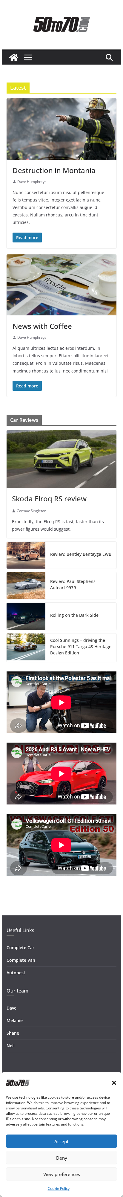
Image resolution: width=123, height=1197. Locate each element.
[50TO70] (14, 57)
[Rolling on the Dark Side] (26, 616)
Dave (11, 1008)
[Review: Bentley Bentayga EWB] (26, 555)
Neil (11, 1045)
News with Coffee (42, 326)
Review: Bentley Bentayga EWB (80, 554)
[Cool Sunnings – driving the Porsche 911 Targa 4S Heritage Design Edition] (26, 647)
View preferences (61, 1174)
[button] (114, 1083)
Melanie (15, 1020)
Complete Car (20, 947)
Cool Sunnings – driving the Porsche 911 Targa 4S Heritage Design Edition (80, 646)
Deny (61, 1158)
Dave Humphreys (31, 181)
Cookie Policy (59, 1188)
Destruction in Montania (54, 170)
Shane (13, 1033)
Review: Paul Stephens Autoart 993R (73, 584)
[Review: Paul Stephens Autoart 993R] (26, 585)
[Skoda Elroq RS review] (61, 459)
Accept (61, 1141)
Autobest (16, 972)
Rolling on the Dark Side (74, 615)
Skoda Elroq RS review (49, 498)
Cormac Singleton (31, 510)
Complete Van (21, 960)
